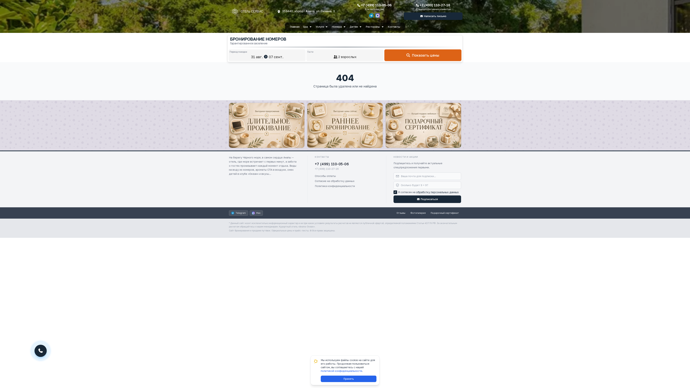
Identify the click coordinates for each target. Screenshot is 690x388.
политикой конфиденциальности (341, 370)
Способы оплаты (325, 175)
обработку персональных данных (437, 192)
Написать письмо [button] (435, 16)
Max (258, 213)
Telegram (241, 213)
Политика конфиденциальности (335, 186)
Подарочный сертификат (445, 213)
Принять (348, 378)
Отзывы (401, 213)
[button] (266, 125)
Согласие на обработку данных (335, 181)
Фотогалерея (418, 213)
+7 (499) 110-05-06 (376, 5)
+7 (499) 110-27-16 (435, 5)
